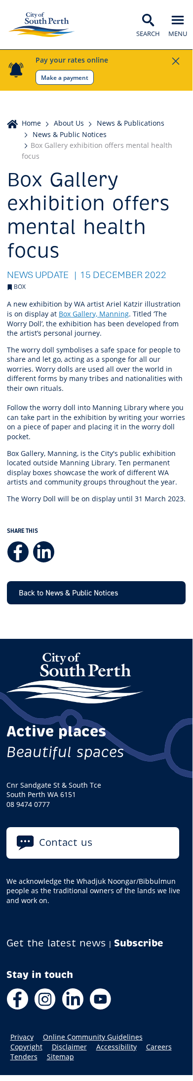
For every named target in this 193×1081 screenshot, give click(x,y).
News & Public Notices (70, 134)
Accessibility (116, 1047)
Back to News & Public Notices (68, 592)
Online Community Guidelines (93, 1037)
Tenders (24, 1056)
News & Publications (130, 123)
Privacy (22, 1037)
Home (31, 123)
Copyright (26, 1047)
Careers (159, 1047)
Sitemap (60, 1056)
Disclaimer (69, 1047)
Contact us (66, 843)
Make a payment (64, 77)
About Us (69, 123)
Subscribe (138, 943)
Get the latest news (56, 943)
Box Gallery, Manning (94, 313)
